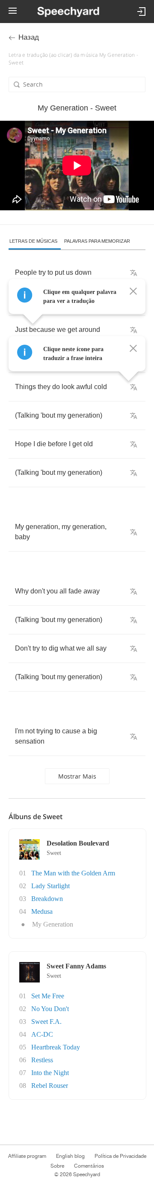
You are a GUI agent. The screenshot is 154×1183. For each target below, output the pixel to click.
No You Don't (50, 1008)
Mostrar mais (77, 776)
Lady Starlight (50, 885)
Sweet (54, 853)
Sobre (57, 1166)
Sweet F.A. (46, 1021)
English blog (70, 1156)
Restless (42, 1060)
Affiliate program (27, 1156)
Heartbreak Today (55, 1047)
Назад (28, 37)
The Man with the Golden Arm (73, 873)
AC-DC (42, 1034)
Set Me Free (47, 996)
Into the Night (50, 1072)
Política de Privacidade (120, 1156)
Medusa (42, 911)
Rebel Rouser (49, 1085)
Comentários (89, 1166)
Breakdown (47, 898)
